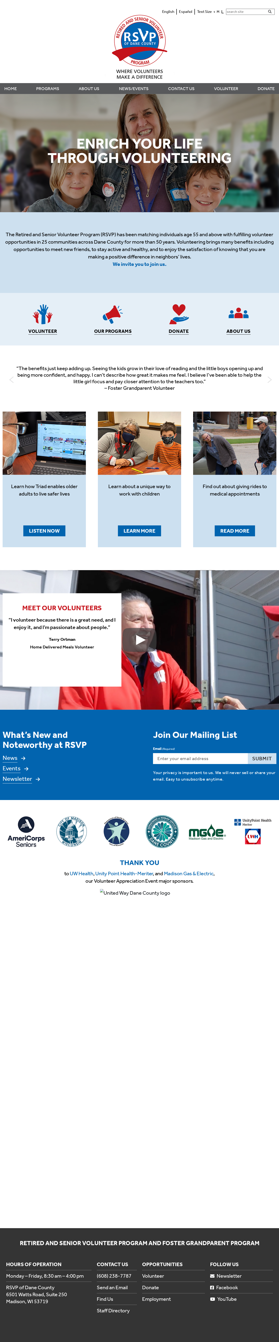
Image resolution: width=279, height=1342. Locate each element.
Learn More (139, 531)
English (168, 11)
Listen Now (44, 531)
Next (269, 378)
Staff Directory (113, 1311)
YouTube (227, 1299)
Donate (150, 1287)
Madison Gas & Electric (189, 873)
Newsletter (17, 778)
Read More (234, 531)
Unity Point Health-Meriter (124, 873)
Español (185, 11)
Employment (156, 1299)
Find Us (105, 1299)
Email (164, 749)
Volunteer (153, 1276)
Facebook (227, 1287)
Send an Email (112, 1287)
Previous (10, 378)
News (10, 757)
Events (11, 768)
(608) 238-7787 (114, 1276)
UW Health (81, 873)
